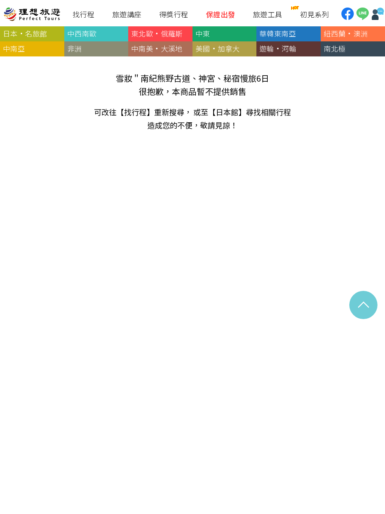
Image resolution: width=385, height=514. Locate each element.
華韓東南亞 (277, 33)
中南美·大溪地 (157, 48)
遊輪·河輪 (277, 48)
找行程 (135, 111)
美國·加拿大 (217, 48)
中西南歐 (82, 33)
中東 (203, 33)
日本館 (227, 111)
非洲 (74, 48)
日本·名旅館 (25, 33)
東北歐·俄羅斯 (157, 33)
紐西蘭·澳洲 (346, 33)
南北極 (335, 48)
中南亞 (14, 48)
